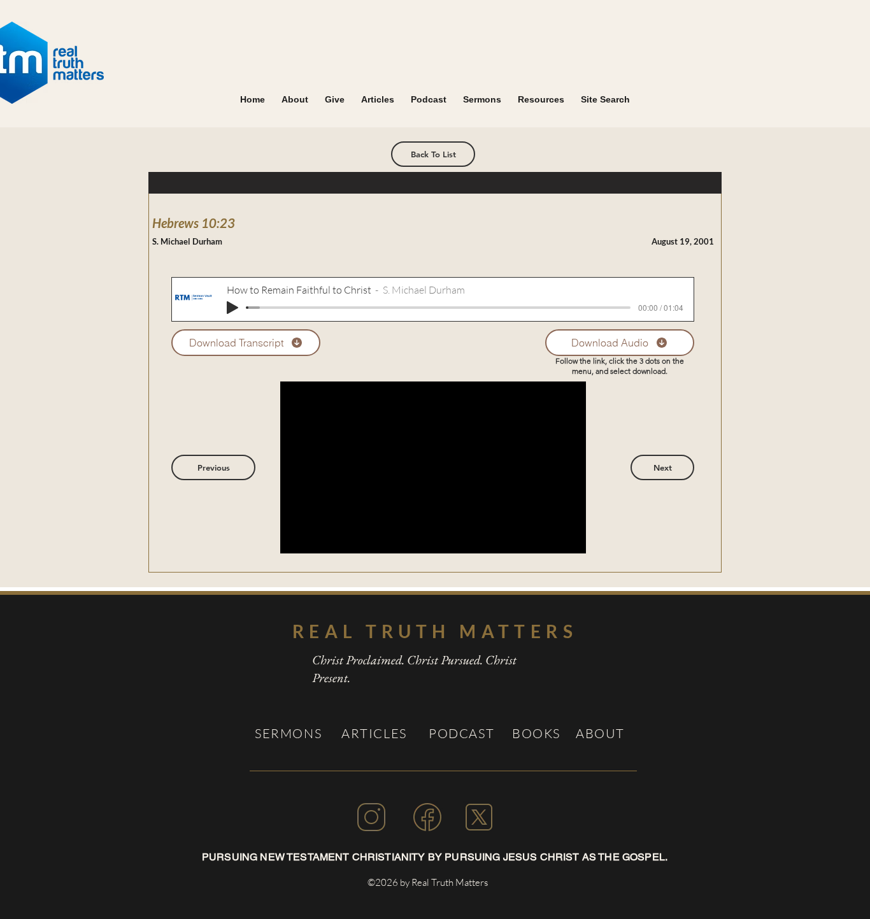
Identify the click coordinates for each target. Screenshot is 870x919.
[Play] (232, 307)
